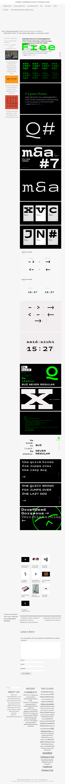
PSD (41, 6)
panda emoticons (46, 735)
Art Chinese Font (46, 692)
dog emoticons (46, 714)
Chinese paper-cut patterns (49, 710)
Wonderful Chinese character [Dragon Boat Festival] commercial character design (29, 620)
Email (23, 664)
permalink (13, 44)
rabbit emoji (50, 739)
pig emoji (50, 737)
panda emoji (51, 733)
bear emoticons (47, 694)
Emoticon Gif (49, 718)
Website (23, 668)
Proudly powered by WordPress (24, 779)
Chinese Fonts (7, 6)
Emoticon (43, 718)
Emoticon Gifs (43, 721)
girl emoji (49, 721)
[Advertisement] (32, 21)
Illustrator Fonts (32, 6)
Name (23, 660)
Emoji (55, 6)
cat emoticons (49, 701)
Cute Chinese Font (46, 712)
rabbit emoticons (45, 742)
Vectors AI (48, 6)
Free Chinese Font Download (32, 2)
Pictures (5, 10)
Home (3, 31)
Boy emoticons (47, 699)
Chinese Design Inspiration (12, 31)
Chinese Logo (45, 708)
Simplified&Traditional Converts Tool (22, 10)
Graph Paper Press (43, 779)
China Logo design (47, 704)
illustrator (51, 725)
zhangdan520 (14, 38)
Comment (24, 640)
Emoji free (50, 716)
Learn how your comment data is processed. (11, 618)
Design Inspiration (19, 6)
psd (46, 739)
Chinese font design (45, 706)
